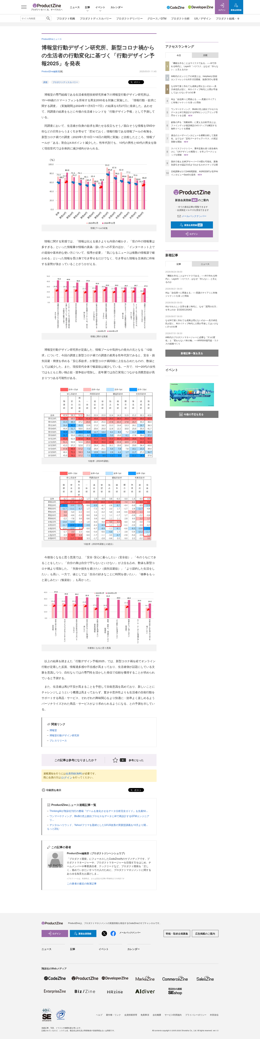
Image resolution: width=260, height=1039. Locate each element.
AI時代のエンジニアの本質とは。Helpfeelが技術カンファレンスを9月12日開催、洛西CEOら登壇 (194, 78)
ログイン (66, 777)
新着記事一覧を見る (192, 353)
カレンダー (117, 7)
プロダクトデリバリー (129, 18)
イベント (100, 7)
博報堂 (53, 730)
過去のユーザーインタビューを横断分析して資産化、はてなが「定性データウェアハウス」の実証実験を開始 (194, 138)
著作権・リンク (113, 1014)
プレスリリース (58, 740)
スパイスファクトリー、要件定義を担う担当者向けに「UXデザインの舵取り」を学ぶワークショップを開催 (194, 151)
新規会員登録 (193, 225)
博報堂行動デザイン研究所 (64, 735)
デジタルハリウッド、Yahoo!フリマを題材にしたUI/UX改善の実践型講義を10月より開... (99, 825)
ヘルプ (99, 1014)
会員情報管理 (130, 1014)
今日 (179, 55)
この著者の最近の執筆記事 (82, 883)
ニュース (75, 7)
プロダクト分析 (180, 18)
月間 (205, 55)
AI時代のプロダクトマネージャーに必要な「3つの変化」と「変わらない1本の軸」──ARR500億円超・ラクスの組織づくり (191, 340)
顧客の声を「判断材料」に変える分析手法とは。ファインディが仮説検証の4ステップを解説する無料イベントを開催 (194, 125)
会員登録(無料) (74, 773)
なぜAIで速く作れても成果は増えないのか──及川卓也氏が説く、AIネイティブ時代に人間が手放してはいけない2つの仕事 (194, 89)
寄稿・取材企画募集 (177, 933)
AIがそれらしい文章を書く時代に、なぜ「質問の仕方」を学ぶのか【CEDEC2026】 (191, 308)
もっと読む (53, 828)
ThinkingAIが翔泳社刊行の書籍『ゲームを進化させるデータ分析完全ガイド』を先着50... (99, 811)
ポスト (136, 81)
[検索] (48, 18)
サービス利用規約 (173, 1014)
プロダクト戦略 (66, 18)
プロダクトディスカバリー (96, 18)
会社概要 (157, 1014)
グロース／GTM (156, 18)
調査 (45, 82)
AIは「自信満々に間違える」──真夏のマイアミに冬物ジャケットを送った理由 (193, 101)
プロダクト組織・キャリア (232, 18)
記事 (87, 7)
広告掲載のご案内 (205, 933)
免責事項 (145, 1014)
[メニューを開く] (24, 7)
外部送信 (214, 1014)
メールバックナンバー (194, 216)
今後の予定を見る (194, 414)
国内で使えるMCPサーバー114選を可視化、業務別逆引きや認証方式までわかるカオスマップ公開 (194, 163)
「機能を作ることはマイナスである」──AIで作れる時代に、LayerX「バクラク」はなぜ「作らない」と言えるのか (194, 66)
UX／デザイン (202, 18)
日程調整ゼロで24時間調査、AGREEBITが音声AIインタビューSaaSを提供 (194, 173)
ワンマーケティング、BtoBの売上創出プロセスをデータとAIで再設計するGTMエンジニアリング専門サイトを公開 (194, 112)
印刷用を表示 (53, 790)
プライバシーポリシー (195, 1014)
